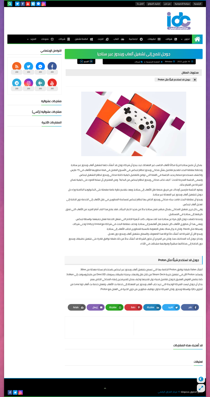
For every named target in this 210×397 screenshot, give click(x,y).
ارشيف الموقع (154, 4)
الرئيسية (197, 4)
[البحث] (9, 3)
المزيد (33, 39)
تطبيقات (152, 39)
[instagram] (43, 3)
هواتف (169, 39)
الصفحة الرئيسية (153, 61)
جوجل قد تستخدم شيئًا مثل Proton (174, 80)
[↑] (105, 388)
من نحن (167, 4)
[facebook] (22, 3)
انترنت (101, 39)
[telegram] (33, 3)
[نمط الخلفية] (201, 388)
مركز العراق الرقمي (167, 392)
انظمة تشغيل (81, 39)
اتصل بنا (140, 4)
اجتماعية (133, 39)
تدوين (186, 39)
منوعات (45, 39)
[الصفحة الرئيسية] (197, 39)
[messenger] (38, 3)
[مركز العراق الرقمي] (179, 21)
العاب (116, 39)
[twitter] (17, 3)
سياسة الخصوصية (182, 4)
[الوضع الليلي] (201, 379)
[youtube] (28, 3)
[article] (101, 327)
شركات (62, 39)
